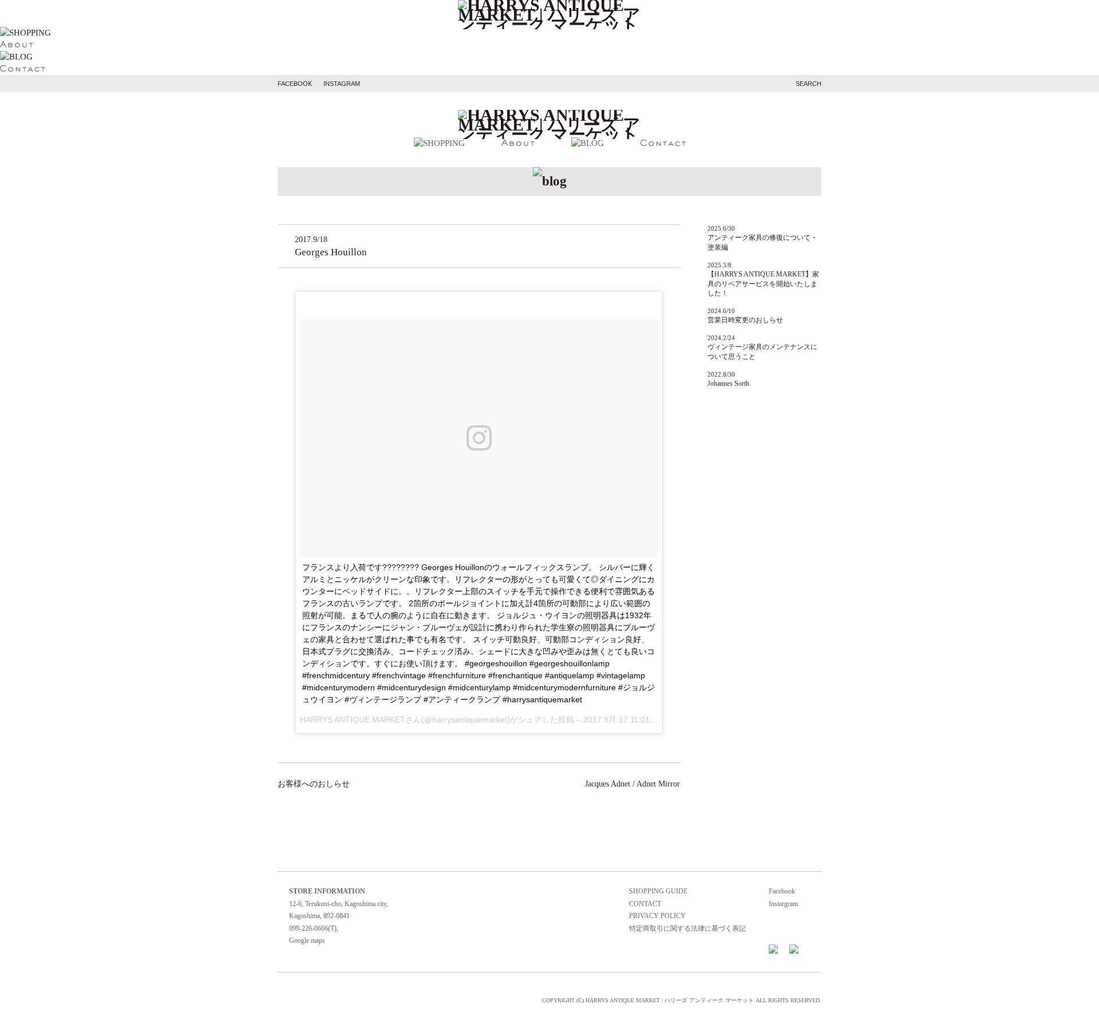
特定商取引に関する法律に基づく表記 (687, 928)
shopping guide (658, 891)
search (808, 83)
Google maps (307, 940)
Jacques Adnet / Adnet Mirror (632, 784)
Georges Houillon (331, 252)
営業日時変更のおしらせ (745, 320)
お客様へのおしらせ (314, 784)
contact (645, 904)
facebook (295, 83)
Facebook (782, 891)
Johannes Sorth (728, 383)
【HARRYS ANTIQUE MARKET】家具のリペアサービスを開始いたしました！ (763, 284)
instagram (341, 83)
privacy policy (657, 916)
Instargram (783, 904)
